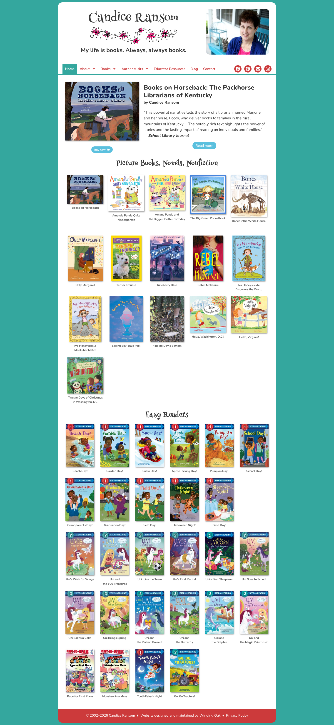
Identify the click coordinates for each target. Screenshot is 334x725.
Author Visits (132, 69)
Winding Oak (210, 715)
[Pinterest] (248, 69)
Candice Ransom (133, 18)
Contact (209, 69)
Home (70, 69)
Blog (194, 69)
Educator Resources (169, 69)
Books (105, 69)
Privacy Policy (237, 715)
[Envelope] (258, 69)
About (85, 69)
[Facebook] (238, 69)
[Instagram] (268, 69)
